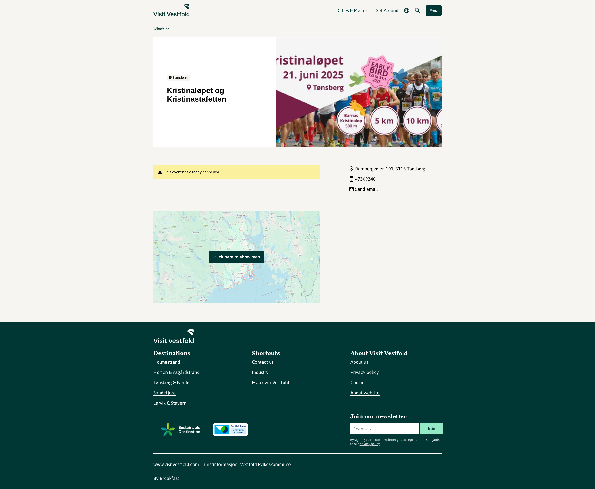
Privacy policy (364, 372)
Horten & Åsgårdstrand (176, 372)
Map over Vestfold (270, 382)
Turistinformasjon (219, 464)
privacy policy (370, 444)
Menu (434, 10)
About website (365, 392)
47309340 (365, 179)
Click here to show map (236, 257)
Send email (366, 189)
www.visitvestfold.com (176, 464)
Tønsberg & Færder (172, 382)
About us (359, 362)
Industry (260, 372)
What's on (161, 29)
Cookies (358, 382)
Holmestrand (166, 362)
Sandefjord (164, 392)
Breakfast (169, 478)
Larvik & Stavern (169, 403)
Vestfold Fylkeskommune (265, 464)
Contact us (263, 362)
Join (431, 428)
